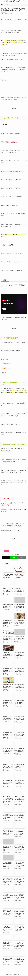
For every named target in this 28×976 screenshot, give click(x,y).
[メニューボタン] (1, 2)
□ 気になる (6, 551)
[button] (6, 557)
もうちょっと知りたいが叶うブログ (14, 1)
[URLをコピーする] (22, 557)
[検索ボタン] (26, 2)
